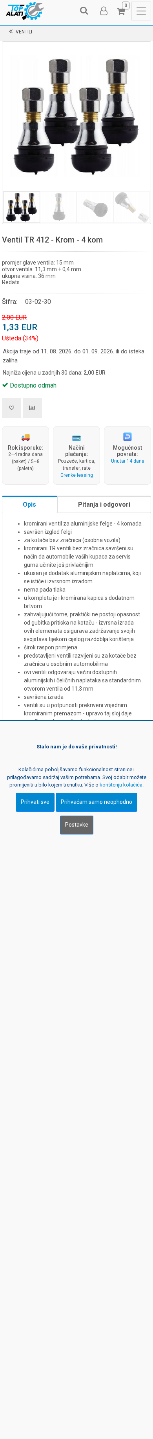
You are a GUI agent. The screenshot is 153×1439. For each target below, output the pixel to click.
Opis (29, 504)
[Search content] (84, 11)
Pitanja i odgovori (104, 504)
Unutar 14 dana (127, 461)
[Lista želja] (11, 408)
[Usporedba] (32, 408)
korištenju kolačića (121, 785)
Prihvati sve (35, 802)
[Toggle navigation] (141, 11)
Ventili (24, 32)
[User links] (103, 11)
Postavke (76, 824)
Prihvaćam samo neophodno (96, 802)
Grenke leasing (76, 475)
